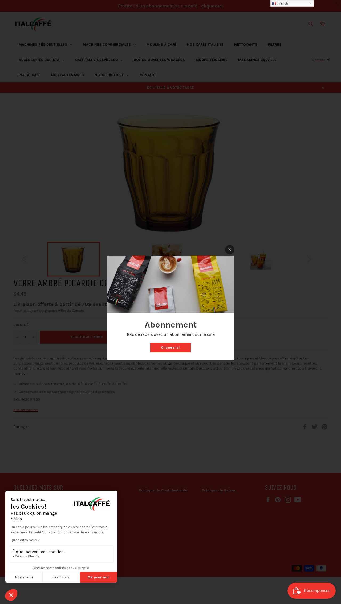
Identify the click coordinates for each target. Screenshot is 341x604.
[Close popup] (229, 249)
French (282, 3)
